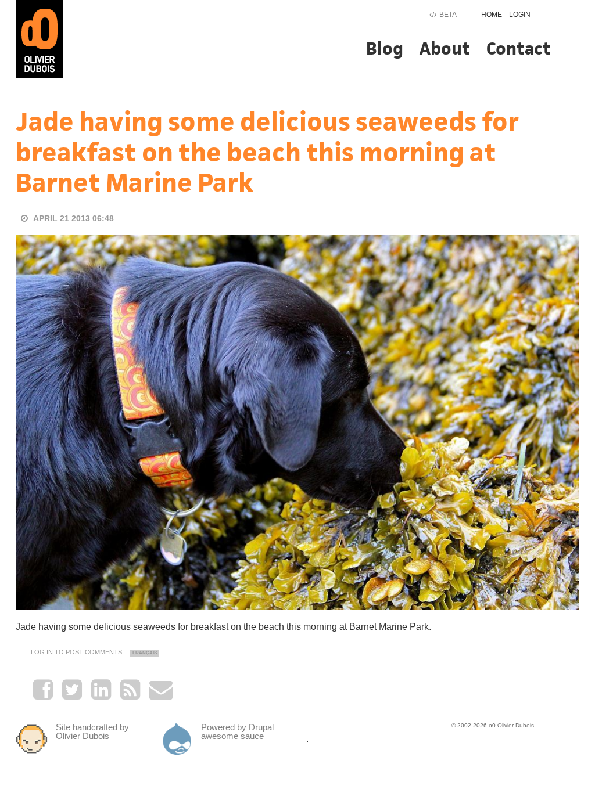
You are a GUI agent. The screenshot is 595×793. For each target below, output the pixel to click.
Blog (384, 48)
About (445, 48)
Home (491, 14)
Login (520, 14)
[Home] (39, 38)
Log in (42, 651)
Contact (518, 48)
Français (144, 652)
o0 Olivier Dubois (511, 725)
